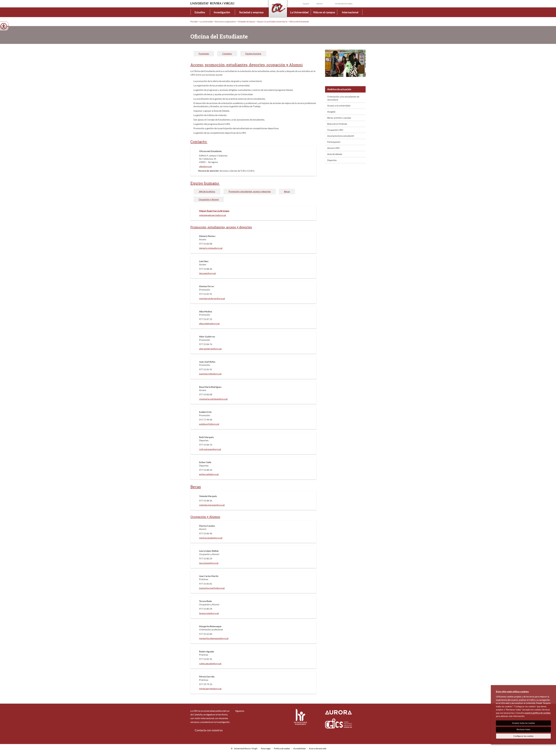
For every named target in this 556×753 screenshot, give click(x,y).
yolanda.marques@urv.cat (212, 504)
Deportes (332, 160)
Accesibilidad (299, 748)
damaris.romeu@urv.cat (211, 248)
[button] (363, 3)
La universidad (206, 21)
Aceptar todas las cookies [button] (523, 723)
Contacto (227, 53)
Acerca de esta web (317, 748)
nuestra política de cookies (537, 713)
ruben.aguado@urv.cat (210, 663)
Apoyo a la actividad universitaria (272, 21)
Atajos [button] (319, 4)
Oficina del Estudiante (299, 21)
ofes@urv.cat (205, 166)
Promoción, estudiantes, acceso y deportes (250, 191)
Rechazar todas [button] (523, 729)
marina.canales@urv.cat (210, 537)
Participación (333, 141)
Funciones (204, 53)
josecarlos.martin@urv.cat (212, 588)
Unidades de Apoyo (246, 21)
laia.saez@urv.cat (207, 273)
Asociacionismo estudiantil (340, 135)
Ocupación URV (335, 129)
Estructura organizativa (225, 21)
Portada (194, 21)
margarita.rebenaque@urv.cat (213, 638)
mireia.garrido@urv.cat (210, 688)
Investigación (222, 12)
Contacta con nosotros (209, 730)
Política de (282, 748)
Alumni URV (333, 148)
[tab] (204, 53)
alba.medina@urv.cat (209, 323)
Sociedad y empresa (251, 12)
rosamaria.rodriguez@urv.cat (213, 398)
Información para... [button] (344, 4)
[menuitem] (199, 12)
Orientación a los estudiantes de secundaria (343, 98)
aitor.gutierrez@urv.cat (210, 348)
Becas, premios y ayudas (339, 117)
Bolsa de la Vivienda (337, 123)
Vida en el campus (324, 12)
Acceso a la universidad (338, 105)
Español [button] (306, 4)
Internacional (350, 12)
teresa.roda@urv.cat (209, 613)
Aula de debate (334, 154)
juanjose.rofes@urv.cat (210, 373)
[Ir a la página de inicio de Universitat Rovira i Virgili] (212, 3)
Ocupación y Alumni (209, 199)
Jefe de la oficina (207, 191)
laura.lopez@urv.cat (208, 563)
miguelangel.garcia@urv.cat (212, 215)
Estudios (200, 12)
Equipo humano (253, 53)
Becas (287, 191)
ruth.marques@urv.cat (210, 449)
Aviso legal (265, 748)
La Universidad (299, 12)
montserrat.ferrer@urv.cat (212, 298)
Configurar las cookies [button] (523, 736)
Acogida (331, 111)
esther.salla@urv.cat (209, 474)
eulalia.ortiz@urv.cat (209, 424)
